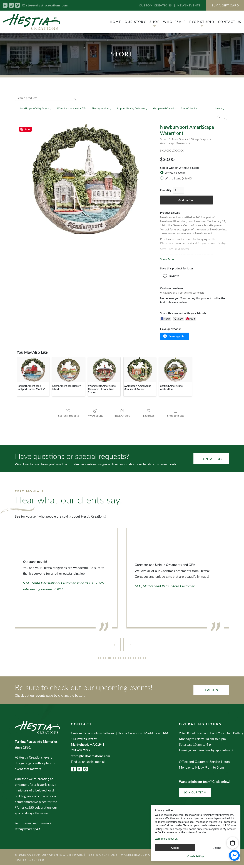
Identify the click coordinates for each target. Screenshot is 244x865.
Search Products (68, 415)
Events (211, 690)
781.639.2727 (80, 750)
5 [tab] (119, 658)
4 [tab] (114, 658)
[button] (219, 108)
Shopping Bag (175, 415)
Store (163, 139)
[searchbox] (46, 98)
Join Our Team (195, 792)
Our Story (135, 22)
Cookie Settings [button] (195, 856)
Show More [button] (167, 259)
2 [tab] (104, 658)
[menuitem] (219, 117)
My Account (95, 415)
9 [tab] (139, 658)
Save (27, 129)
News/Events (189, 5)
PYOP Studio (201, 22)
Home (115, 22)
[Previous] (114, 644)
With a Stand (178, 178)
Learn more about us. (166, 838)
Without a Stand (175, 173)
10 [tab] (144, 658)
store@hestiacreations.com (47, 5)
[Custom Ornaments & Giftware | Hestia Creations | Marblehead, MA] (31, 22)
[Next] (130, 644)
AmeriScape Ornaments (175, 143)
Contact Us (229, 22)
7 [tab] (129, 658)
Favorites (149, 415)
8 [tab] (134, 658)
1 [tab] (99, 658)
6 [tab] (124, 658)
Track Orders (122, 415)
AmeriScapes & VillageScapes (190, 139)
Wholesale (174, 22)
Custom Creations (155, 5)
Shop (155, 22)
